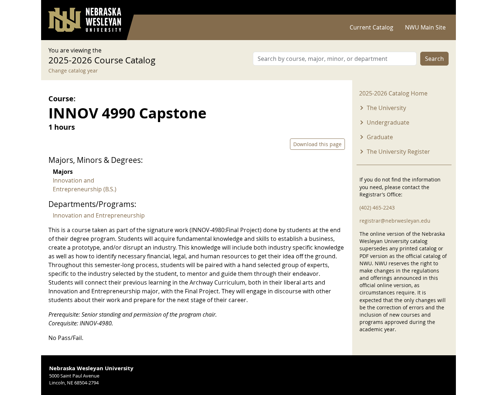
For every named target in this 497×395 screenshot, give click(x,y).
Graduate (380, 137)
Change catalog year (73, 70)
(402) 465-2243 (377, 207)
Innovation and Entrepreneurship (99, 215)
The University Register (398, 152)
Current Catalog (371, 27)
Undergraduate (388, 122)
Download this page (317, 144)
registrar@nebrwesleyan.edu (394, 220)
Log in (439, 7)
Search (434, 59)
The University (386, 108)
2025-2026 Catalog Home (393, 93)
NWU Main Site (425, 27)
